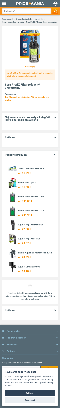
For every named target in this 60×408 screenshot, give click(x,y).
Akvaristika (39, 19)
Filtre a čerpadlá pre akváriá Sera (37, 293)
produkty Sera (26, 296)
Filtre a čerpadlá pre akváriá (13, 22)
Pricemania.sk (7, 19)
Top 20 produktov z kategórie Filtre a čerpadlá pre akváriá (27, 98)
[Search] (55, 11)
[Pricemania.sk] (30, 3)
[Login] (55, 4)
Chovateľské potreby (24, 19)
